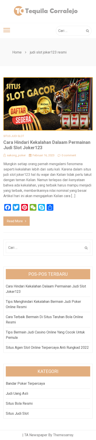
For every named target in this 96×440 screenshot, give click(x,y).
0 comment (69, 155)
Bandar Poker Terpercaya (25, 383)
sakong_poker (16, 155)
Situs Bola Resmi (19, 403)
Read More (15, 221)
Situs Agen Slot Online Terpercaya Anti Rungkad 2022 (47, 347)
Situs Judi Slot (13, 136)
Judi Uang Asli (17, 393)
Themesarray (63, 435)
